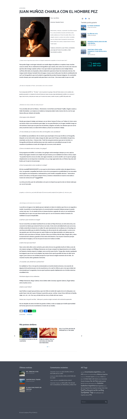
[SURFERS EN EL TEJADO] (22, 381)
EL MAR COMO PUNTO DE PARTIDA (33, 388)
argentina (97, 371)
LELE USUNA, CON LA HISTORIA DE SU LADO (62, 373)
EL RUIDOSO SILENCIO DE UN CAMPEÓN (28, 340)
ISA (84, 379)
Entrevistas (29, 315)
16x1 (81, 372)
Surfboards (89, 390)
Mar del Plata (94, 381)
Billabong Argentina (102, 374)
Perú (96, 383)
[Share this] (26, 311)
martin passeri (102, 381)
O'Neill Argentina (91, 383)
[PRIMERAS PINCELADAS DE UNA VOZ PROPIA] (83, 43)
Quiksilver (100, 383)
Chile (82, 376)
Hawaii (101, 377)
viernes (87, 395)
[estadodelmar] (94, 64)
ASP (82, 374)
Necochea (86, 383)
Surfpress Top (87, 392)
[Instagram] (82, 18)
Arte (101, 372)
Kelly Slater (88, 379)
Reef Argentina (99, 386)
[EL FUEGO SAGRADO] (83, 27)
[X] (89, 18)
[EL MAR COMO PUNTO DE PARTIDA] (22, 389)
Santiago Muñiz (101, 388)
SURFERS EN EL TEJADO (33, 380)
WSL (90, 395)
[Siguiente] (81, 335)
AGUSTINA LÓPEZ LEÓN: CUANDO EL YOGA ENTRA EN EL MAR (97, 51)
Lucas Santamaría (102, 379)
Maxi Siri (82, 383)
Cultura (84, 376)
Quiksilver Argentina (88, 385)
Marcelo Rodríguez (85, 381)
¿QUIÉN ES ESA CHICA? (65, 380)
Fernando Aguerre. (90, 377)
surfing (101, 390)
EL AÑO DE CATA (93, 34)
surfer (95, 390)
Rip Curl (104, 386)
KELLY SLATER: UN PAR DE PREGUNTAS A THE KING (67, 329)
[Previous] (14, 335)
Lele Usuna (95, 379)
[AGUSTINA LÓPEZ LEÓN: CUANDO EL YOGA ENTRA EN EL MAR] (83, 51)
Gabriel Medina (97, 376)
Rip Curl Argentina (85, 388)
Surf (83, 390)
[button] (47, 346)
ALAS (83, 372)
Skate (106, 388)
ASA (104, 372)
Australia (91, 374)
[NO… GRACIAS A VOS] (22, 373)
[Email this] (21, 311)
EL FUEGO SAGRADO (94, 26)
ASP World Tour (86, 374)
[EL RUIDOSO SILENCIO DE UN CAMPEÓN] (28, 333)
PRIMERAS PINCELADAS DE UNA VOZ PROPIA (97, 42)
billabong (95, 374)
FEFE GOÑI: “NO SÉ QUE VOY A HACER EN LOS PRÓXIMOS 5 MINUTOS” (63, 384)
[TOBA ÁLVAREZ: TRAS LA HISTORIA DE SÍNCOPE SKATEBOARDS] (48, 333)
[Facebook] (85, 18)
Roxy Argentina (93, 388)
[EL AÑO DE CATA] (83, 35)
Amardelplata (89, 372)
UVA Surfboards (97, 393)
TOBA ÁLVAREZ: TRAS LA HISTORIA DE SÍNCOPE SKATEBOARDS (46, 341)
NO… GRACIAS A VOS (32, 372)
